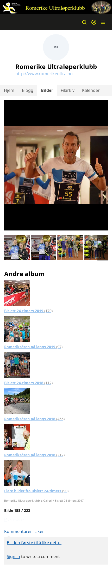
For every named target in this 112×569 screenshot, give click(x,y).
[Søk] (84, 22)
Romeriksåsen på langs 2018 (34, 418)
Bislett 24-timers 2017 (69, 500)
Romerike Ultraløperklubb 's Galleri (28, 500)
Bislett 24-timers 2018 (28, 382)
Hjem (9, 90)
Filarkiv (67, 90)
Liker (39, 531)
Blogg (27, 90)
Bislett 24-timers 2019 (28, 310)
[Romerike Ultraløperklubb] (56, 7)
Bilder (47, 90)
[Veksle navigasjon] (103, 22)
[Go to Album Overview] (17, 292)
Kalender (91, 90)
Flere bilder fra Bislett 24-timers (36, 490)
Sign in (13, 556)
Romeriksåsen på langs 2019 (33, 346)
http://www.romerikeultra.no (44, 73)
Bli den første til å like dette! (34, 543)
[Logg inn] (93, 22)
